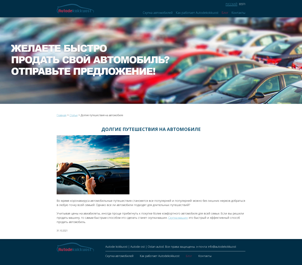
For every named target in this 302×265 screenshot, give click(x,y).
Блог (225, 12)
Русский (231, 4)
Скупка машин (178, 218)
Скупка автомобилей (158, 12)
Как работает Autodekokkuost (197, 12)
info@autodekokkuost (222, 246)
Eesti (242, 4)
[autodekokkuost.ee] (75, 9)
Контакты (238, 12)
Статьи (74, 115)
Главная (61, 115)
